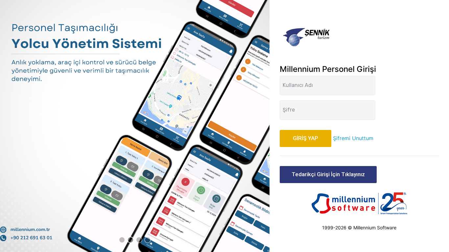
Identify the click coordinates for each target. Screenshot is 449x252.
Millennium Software (374, 227)
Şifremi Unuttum (353, 138)
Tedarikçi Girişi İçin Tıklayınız (328, 174)
